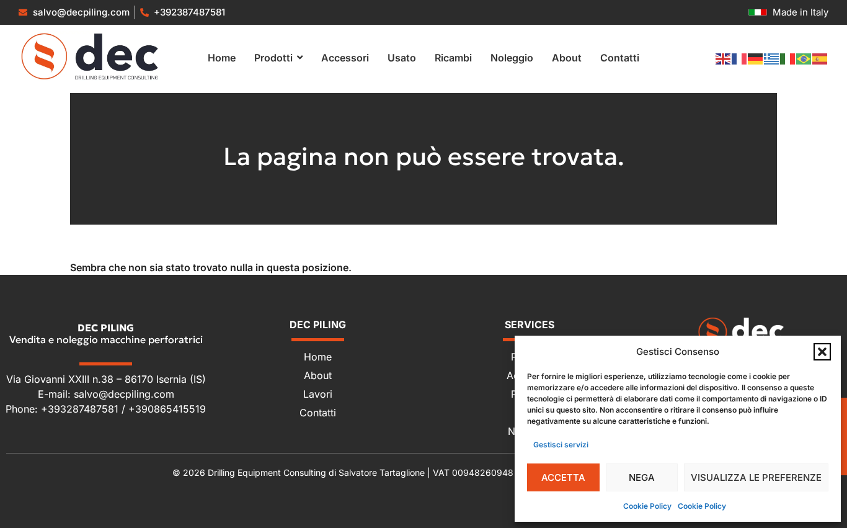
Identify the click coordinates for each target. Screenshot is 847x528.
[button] (822, 352)
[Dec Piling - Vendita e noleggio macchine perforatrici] (741, 332)
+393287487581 (81, 409)
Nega (642, 477)
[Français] (740, 57)
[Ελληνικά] (772, 57)
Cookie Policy (647, 506)
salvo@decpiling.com (124, 394)
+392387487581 (189, 12)
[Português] (804, 57)
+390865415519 (167, 409)
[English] (724, 57)
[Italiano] (788, 57)
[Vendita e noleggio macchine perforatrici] (90, 56)
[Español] (820, 57)
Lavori (317, 394)
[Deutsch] (756, 57)
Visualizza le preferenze (756, 477)
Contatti (317, 412)
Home (318, 357)
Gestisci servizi (560, 444)
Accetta (563, 477)
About (318, 375)
